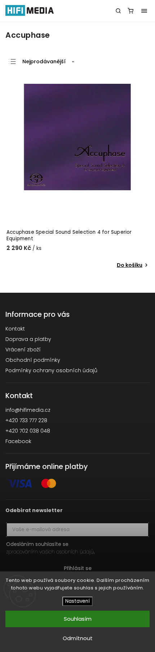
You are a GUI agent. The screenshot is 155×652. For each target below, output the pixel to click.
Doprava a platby (28, 339)
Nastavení (77, 601)
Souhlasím (78, 619)
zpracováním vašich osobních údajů (50, 551)
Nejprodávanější (44, 61)
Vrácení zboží (23, 349)
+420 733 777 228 (26, 420)
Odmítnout (78, 638)
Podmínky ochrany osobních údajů (51, 370)
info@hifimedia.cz (27, 410)
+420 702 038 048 (27, 430)
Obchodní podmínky (32, 360)
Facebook (18, 441)
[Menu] (144, 11)
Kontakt (15, 328)
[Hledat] (118, 10)
